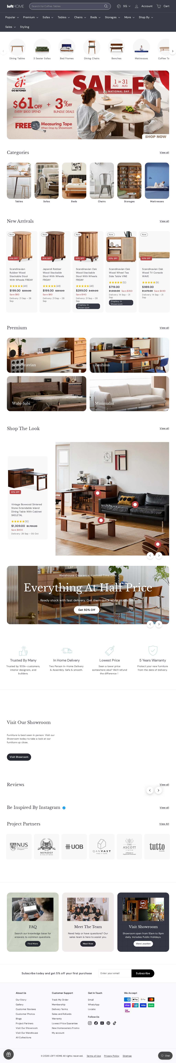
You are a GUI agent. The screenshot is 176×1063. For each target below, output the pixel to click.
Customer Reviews (26, 1009)
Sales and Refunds (62, 1014)
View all (164, 152)
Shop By (144, 17)
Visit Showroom (19, 756)
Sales (9, 27)
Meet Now (88, 943)
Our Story (21, 999)
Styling (24, 27)
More (128, 17)
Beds (94, 17)
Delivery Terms (60, 1009)
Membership (58, 1004)
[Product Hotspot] (97, 493)
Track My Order (60, 999)
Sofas (47, 17)
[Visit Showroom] (143, 909)
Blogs (19, 1018)
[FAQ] (32, 909)
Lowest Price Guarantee (65, 1023)
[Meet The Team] (88, 909)
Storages (111, 17)
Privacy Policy (111, 1055)
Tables (62, 17)
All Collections (23, 1037)
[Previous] (150, 555)
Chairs (78, 17)
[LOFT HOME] (15, 6)
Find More (33, 943)
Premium (29, 17)
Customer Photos (25, 1014)
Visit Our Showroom (27, 1028)
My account (58, 1032)
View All (164, 823)
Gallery (19, 1004)
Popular (10, 17)
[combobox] (70, 6)
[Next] (158, 555)
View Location (143, 943)
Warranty (57, 1018)
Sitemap (127, 1055)
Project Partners (25, 1023)
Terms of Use (94, 1055)
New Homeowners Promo (65, 1028)
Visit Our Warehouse (27, 1032)
